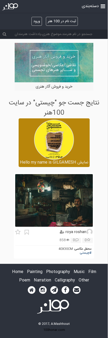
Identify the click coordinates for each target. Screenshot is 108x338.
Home (17, 272)
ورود (36, 21)
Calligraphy (65, 281)
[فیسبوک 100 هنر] (65, 290)
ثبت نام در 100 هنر (62, 21)
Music (79, 272)
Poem (24, 281)
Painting (34, 272)
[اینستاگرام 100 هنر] (43, 290)
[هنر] (103, 6)
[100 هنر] (10, 7)
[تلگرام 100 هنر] (54, 290)
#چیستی (85, 253)
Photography (58, 272)
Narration (42, 281)
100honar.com (54, 329)
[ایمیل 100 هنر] (76, 290)
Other (84, 281)
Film (92, 272)
